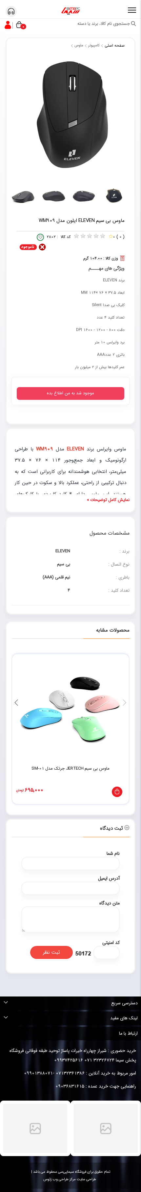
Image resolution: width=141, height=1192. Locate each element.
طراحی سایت (86, 1179)
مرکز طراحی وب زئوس (59, 1179)
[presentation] (125, 703)
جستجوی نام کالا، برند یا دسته (104, 23)
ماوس (78, 45)
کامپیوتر (94, 45)
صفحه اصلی (115, 45)
